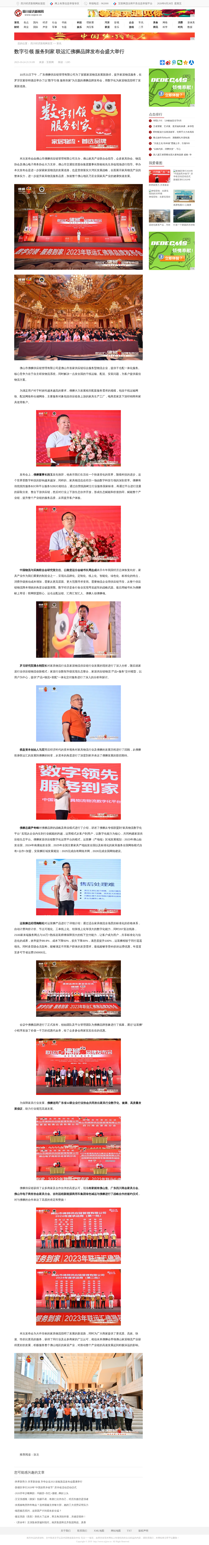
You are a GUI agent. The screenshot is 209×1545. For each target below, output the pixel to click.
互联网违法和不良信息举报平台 (135, 3)
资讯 (58, 43)
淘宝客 (90, 27)
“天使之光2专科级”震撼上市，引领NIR (171, 143)
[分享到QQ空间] (185, 62)
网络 (165, 22)
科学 (165, 27)
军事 (54, 27)
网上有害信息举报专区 (67, 3)
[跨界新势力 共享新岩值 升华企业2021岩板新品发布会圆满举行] (159, 177)
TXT (129, 1530)
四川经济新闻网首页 (41, 43)
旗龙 (36, 1454)
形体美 (191, 22)
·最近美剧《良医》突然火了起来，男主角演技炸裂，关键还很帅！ (50, 1516)
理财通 (90, 22)
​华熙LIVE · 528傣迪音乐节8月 (167, 121)
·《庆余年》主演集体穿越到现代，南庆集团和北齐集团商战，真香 (50, 1522)
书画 (64, 22)
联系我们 (82, 1530)
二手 (140, 27)
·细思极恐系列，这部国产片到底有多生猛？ (38, 1510)
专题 (64, 27)
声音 (45, 27)
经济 (45, 22)
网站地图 (116, 1530)
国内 (35, 22)
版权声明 (143, 1530)
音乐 (116, 27)
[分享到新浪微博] (168, 62)
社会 (54, 22)
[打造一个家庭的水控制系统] (184, 216)
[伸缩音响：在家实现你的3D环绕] (159, 193)
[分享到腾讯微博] (174, 62)
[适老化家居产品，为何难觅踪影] (159, 216)
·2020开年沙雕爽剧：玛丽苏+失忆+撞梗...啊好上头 (41, 1493)
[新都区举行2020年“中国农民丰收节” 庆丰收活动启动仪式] (184, 174)
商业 (26, 27)
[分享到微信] (179, 62)
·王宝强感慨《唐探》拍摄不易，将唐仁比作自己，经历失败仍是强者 (51, 1499)
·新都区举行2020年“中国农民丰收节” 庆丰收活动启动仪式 (45, 1487)
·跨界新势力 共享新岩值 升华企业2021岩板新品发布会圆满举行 (48, 1481)
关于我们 (66, 1530)
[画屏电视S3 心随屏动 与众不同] (184, 197)
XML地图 (99, 1530)
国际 (35, 27)
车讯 (140, 22)
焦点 (26, 22)
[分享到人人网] (191, 62)
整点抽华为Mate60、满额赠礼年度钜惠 (171, 138)
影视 (116, 22)
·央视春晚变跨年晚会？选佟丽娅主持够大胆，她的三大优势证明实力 (51, 1505)
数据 (189, 27)
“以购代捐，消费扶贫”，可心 (167, 149)
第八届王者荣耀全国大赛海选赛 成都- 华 (172, 155)
